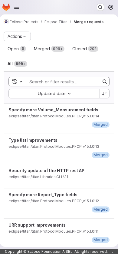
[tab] (17, 48)
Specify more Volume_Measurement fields (53, 109)
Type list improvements (32, 140)
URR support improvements (37, 225)
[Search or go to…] (100, 7)
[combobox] (54, 93)
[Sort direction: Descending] (105, 93)
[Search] (105, 81)
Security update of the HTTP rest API (47, 170)
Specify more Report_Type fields (42, 194)
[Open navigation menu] (16, 7)
